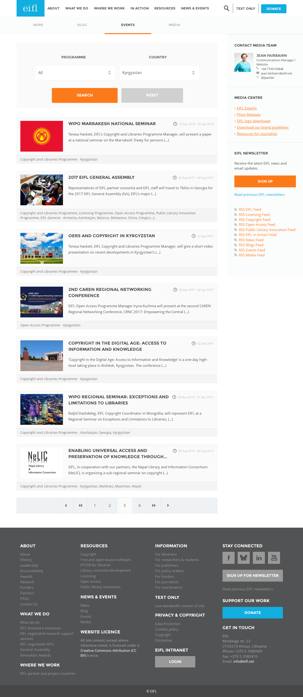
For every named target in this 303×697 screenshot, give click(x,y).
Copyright (88, 554)
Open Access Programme (135, 213)
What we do (30, 622)
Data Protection (167, 623)
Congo (144, 217)
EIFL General (50, 217)
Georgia (105, 432)
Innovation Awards (35, 655)
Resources (164, 8)
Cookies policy (166, 629)
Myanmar (122, 486)
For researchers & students (177, 559)
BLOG (82, 25)
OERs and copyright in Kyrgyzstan (111, 235)
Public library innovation (100, 586)
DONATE (274, 9)
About (53, 8)
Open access (90, 581)
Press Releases (249, 114)
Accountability (31, 570)
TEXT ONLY (245, 8)
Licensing (88, 576)
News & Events (195, 8)
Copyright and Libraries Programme (48, 159)
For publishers (166, 565)
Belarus (103, 217)
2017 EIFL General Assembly (101, 177)
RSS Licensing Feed (254, 214)
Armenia (70, 217)
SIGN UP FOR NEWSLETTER (253, 575)
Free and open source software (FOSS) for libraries (105, 562)
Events (85, 616)
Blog (84, 610)
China (132, 217)
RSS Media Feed (252, 255)
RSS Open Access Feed (257, 224)
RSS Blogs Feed (251, 244)
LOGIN (175, 661)
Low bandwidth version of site (179, 605)
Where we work (109, 8)
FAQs (24, 598)
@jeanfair (267, 77)
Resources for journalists (257, 133)
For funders (164, 576)
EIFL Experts (247, 108)
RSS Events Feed (252, 250)
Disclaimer (163, 640)
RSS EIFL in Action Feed (257, 234)
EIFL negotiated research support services (47, 636)
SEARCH (85, 95)
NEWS (38, 25)
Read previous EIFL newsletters (259, 194)
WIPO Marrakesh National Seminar (112, 123)
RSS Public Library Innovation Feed (267, 229)
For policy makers (169, 570)
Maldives (106, 486)
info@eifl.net (243, 661)
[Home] (31, 8)
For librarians (166, 554)
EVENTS (128, 25)
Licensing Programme (96, 213)
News (84, 605)
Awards (26, 576)
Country (158, 57)
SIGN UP (265, 181)
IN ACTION (139, 8)
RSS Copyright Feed (254, 219)
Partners (27, 593)
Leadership (29, 565)
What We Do (76, 8)
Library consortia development (105, 570)
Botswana (118, 217)
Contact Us (29, 604)
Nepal (136, 486)
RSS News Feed (251, 239)
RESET (152, 95)
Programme (73, 57)
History (26, 559)
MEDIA (174, 25)
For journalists (166, 581)
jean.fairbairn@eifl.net (276, 73)
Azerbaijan (86, 217)
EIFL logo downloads (254, 120)
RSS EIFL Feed (250, 209)
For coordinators (168, 587)
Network (27, 581)
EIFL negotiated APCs (37, 644)
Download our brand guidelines (263, 127)
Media (85, 621)
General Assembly (35, 649)
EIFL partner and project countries (47, 673)
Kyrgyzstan (89, 159)
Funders (26, 587)
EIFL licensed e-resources (40, 628)
